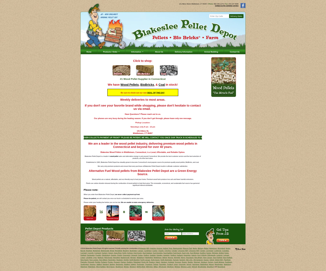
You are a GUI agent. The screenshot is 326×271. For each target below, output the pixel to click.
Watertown (91, 267)
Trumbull (170, 264)
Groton (140, 255)
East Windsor (194, 253)
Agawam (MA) (145, 248)
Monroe (170, 258)
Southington (84, 264)
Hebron (194, 255)
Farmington (91, 255)
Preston (110, 262)
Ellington (215, 253)
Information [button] (136, 52)
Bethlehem (213, 248)
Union (176, 264)
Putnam (123, 262)
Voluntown (195, 264)
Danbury (105, 253)
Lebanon (219, 255)
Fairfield (83, 255)
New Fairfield (217, 258)
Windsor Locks (186, 267)
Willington (149, 267)
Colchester (209, 251)
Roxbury (152, 262)
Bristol (112, 251)
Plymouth (91, 262)
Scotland (171, 262)
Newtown (119, 260)
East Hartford (168, 253)
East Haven (177, 253)
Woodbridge (202, 267)
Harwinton (187, 255)
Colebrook (217, 251)
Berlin (195, 248)
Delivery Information (183, 52)
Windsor (177, 267)
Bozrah (82, 251)
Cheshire (168, 251)
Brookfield (118, 251)
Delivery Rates (236, 16)
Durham (130, 253)
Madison (101, 258)
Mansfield (116, 258)
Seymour (178, 262)
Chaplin (161, 251)
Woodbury (210, 267)
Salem (158, 262)
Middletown (158, 258)
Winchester (162, 267)
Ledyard (226, 255)
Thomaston (140, 264)
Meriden (133, 258)
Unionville (182, 264)
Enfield (221, 253)
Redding (130, 262)
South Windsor (219, 262)
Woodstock (221, 267)
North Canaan (145, 260)
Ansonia (159, 248)
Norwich (182, 260)
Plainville (83, 262)
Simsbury (204, 262)
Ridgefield (137, 262)
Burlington (133, 251)
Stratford (127, 264)
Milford (164, 258)
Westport (133, 267)
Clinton (202, 251)
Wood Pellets (129, 84)
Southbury (228, 262)
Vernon (188, 264)
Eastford (203, 253)
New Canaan (207, 258)
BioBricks (147, 84)
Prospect (117, 262)
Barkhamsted (177, 248)
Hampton (166, 255)
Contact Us (235, 52)
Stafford (99, 264)
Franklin (98, 255)
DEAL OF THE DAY (155, 93)
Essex (227, 253)
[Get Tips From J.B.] (217, 236)
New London (93, 260)
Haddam (153, 255)
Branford (89, 251)
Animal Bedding (211, 52)
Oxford (211, 260)
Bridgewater (105, 251)
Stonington (119, 264)
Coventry (90, 253)
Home (88, 52)
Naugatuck (190, 258)
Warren (211, 264)
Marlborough (125, 258)
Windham (170, 267)
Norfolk (126, 260)
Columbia (225, 251)
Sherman (197, 262)
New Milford (103, 260)
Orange (206, 260)
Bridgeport (96, 251)
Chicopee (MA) (183, 251)
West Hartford (101, 267)
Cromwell (97, 253)
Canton (155, 251)
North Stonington (166, 260)
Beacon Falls (187, 248)
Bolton (228, 248)
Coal (162, 84)
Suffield (133, 264)
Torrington (162, 264)
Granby (119, 255)
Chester (174, 251)
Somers (210, 262)
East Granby (138, 253)
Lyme (95, 258)
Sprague (93, 264)
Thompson (148, 264)
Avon (170, 248)
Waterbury (227, 264)
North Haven (155, 260)
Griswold (134, 255)
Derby (124, 253)
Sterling (112, 264)
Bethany (200, 248)
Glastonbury (106, 255)
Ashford (165, 248)
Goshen (113, 255)
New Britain (198, 258)
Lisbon (82, 258)
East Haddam (147, 253)
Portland (104, 262)
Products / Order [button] (110, 52)
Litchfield (89, 258)
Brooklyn (126, 251)
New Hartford (227, 258)
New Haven (84, 260)
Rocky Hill (144, 262)
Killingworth (211, 255)
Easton (208, 253)
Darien (110, 253)
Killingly (204, 255)
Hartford (173, 255)
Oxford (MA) (219, 260)
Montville (177, 258)
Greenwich (126, 255)
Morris (183, 258)
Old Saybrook (198, 260)
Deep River (118, 253)
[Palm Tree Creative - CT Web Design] (240, 248)
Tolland (155, 264)
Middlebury (140, 258)
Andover (153, 248)
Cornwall (83, 253)
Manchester (108, 258)
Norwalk (176, 260)
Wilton (156, 267)
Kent (199, 255)
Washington (219, 264)
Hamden (159, 255)
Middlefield (149, 258)
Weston (126, 267)
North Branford (134, 260)
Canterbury (148, 251)
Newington (112, 260)
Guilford (146, 255)
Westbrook (119, 267)
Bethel (206, 248)
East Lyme (185, 253)
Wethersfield (141, 267)
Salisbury (164, 262)
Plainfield (227, 260)
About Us (159, 52)
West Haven (110, 267)
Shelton (190, 262)
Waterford (83, 267)
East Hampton (158, 253)
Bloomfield (221, 248)
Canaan (140, 251)
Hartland (180, 255)
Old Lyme (189, 260)
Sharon (184, 262)
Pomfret (97, 262)
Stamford (106, 264)
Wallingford (204, 264)
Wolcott (194, 267)
